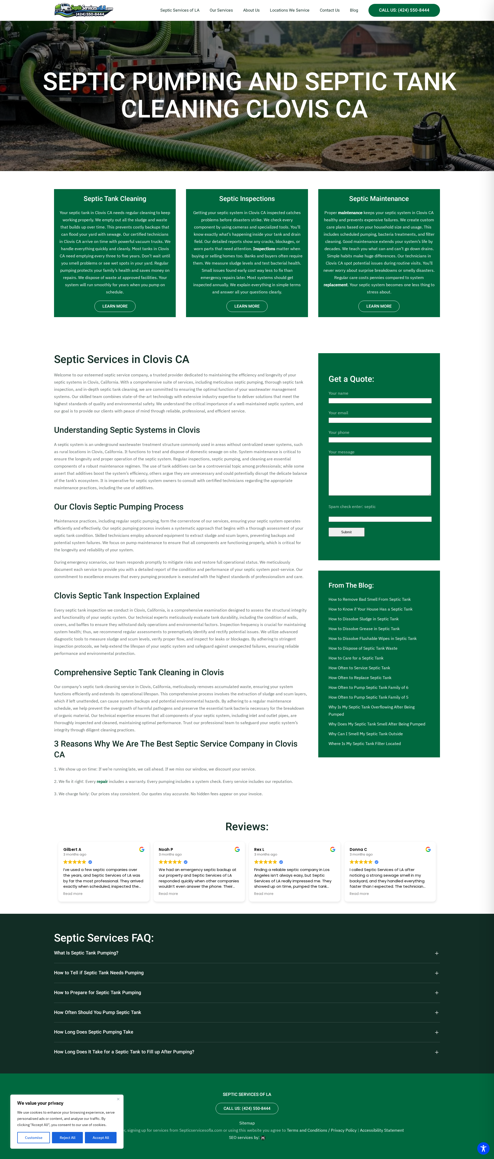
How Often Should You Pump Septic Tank (97, 1012)
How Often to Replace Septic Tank (360, 677)
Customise (33, 1137)
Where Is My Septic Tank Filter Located (365, 743)
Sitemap (247, 1123)
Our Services (221, 10)
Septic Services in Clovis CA (121, 360)
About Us (251, 10)
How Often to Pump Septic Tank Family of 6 (369, 687)
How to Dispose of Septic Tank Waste (363, 648)
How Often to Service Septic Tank (359, 667)
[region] (66, 1122)
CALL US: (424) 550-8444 (404, 10)
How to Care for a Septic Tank (356, 658)
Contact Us (330, 10)
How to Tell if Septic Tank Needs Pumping (99, 973)
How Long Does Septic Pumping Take (93, 1032)
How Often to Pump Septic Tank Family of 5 (369, 697)
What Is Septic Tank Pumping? (86, 953)
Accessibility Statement (382, 1130)
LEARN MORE (115, 306)
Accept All (101, 1137)
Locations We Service (290, 10)
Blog (354, 10)
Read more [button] (73, 894)
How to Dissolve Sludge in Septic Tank (364, 618)
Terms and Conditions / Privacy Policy (322, 1130)
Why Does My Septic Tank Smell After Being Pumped (377, 723)
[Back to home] (83, 10)
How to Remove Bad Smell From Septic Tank (370, 599)
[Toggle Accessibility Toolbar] (483, 1148)
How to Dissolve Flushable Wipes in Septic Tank (373, 638)
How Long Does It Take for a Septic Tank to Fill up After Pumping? (124, 1052)
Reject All (67, 1137)
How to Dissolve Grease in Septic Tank (364, 628)
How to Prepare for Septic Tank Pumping (97, 992)
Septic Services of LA (179, 10)
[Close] (118, 1099)
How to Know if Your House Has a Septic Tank (370, 609)
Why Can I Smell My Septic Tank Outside (366, 733)
